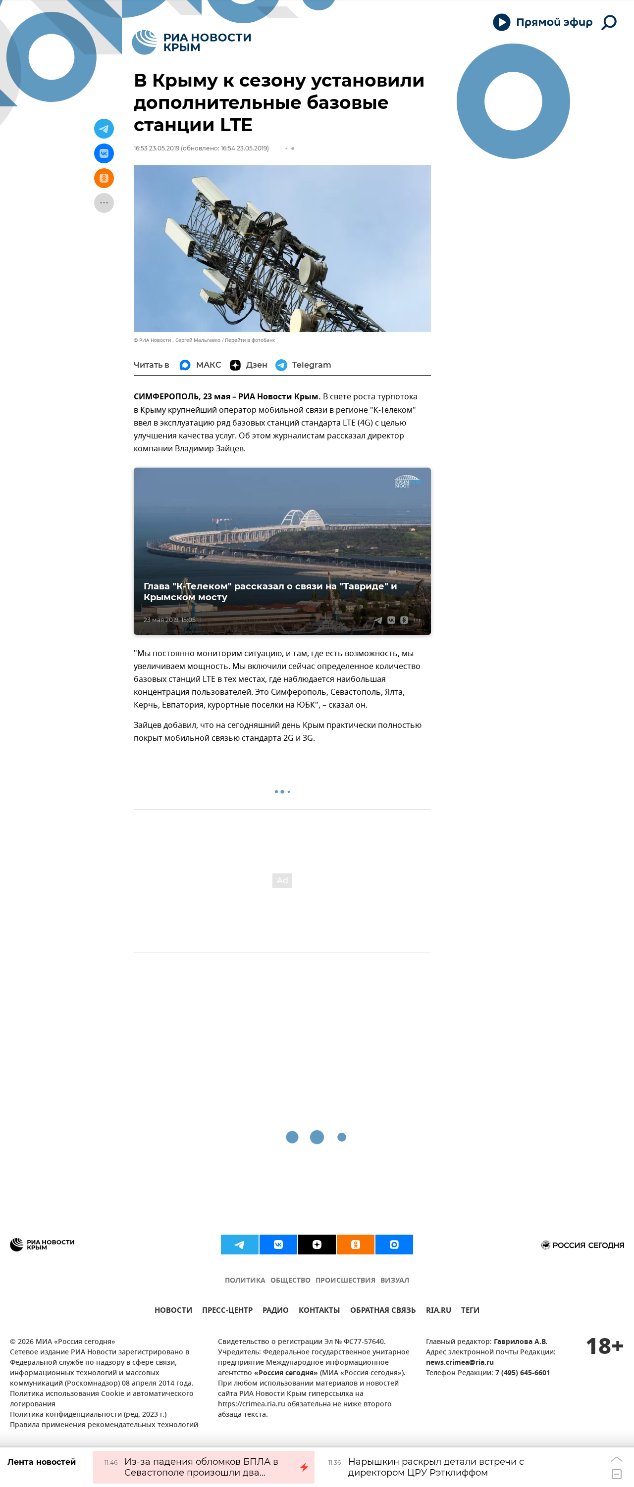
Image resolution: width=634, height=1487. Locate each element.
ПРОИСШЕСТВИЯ (345, 1281)
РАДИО (276, 1311)
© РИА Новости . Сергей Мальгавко (177, 340)
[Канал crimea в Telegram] (240, 1244)
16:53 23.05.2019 (156, 148)
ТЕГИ (470, 1311)
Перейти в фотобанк (250, 340)
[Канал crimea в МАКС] (394, 1244)
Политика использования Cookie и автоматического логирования (102, 1399)
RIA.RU (438, 1311)
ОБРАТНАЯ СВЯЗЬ (383, 1311)
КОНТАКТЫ (319, 1311)
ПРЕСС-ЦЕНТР (227, 1311)
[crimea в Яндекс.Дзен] (317, 1244)
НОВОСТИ (173, 1311)
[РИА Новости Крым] (191, 42)
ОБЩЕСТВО (290, 1281)
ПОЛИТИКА (245, 1281)
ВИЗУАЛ (394, 1281)
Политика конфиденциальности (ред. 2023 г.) (88, 1415)
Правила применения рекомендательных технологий (104, 1425)
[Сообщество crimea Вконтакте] (278, 1244)
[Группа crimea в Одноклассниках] (355, 1244)
